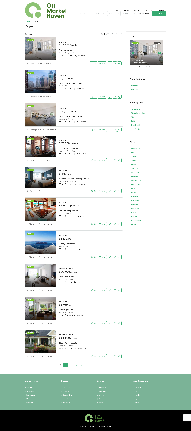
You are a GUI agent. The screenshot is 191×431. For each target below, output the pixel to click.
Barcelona (135, 200)
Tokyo (133, 160)
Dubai (133, 212)
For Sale (136, 11)
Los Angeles (136, 220)
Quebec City (136, 180)
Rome (133, 152)
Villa (132, 117)
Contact (161, 11)
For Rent (126, 11)
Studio (137, 129)
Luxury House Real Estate (48, 130)
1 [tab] (141, 67)
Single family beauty (68, 343)
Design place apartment (69, 148)
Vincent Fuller (45, 191)
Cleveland (135, 208)
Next (159, 53)
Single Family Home (138, 113)
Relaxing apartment (67, 310)
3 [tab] (147, 67)
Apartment (135, 109)
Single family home (67, 277)
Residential (135, 125)
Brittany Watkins (45, 63)
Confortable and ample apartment (74, 179)
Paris (133, 188)
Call (95, 63)
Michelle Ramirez (46, 224)
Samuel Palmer (46, 160)
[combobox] (115, 33)
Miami (133, 224)
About (144, 11)
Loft (133, 121)
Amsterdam (135, 148)
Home (117, 11)
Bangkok (134, 196)
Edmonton (135, 184)
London (134, 216)
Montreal (134, 176)
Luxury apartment (67, 243)
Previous (133, 53)
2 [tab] (144, 67)
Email (103, 63)
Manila (133, 164)
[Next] (87, 365)
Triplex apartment (67, 50)
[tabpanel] (146, 52)
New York (134, 192)
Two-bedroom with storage (71, 116)
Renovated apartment (69, 210)
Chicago (134, 204)
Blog (153, 11)
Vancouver (135, 172)
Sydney (134, 156)
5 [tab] (154, 67)
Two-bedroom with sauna (70, 83)
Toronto (134, 168)
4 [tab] (151, 67)
